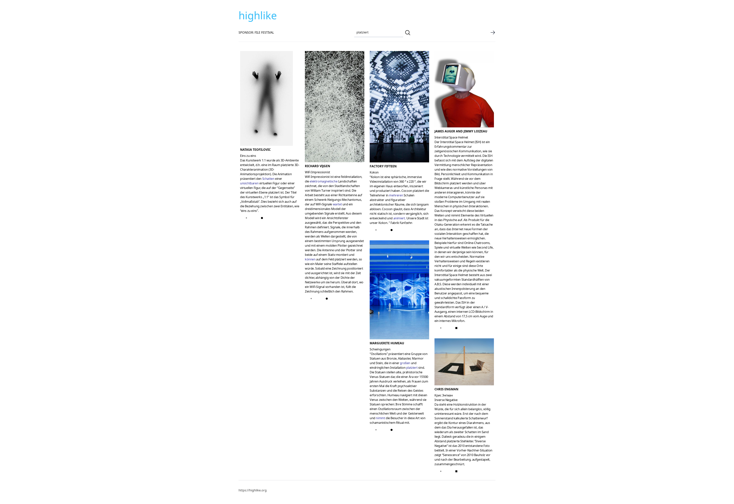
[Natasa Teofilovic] (270, 99)
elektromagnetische (323, 181)
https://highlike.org (253, 490)
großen (405, 363)
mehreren (396, 195)
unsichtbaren (249, 183)
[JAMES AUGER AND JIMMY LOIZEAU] (464, 90)
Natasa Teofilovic (255, 149)
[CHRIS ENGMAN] (464, 362)
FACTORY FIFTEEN (383, 166)
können (310, 259)
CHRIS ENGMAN (446, 389)
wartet (337, 204)
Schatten (268, 179)
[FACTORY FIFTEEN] (399, 107)
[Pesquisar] (408, 33)
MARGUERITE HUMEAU (387, 343)
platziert (411, 367)
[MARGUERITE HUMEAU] (399, 290)
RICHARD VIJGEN (317, 166)
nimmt (380, 418)
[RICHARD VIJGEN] (334, 107)
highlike (258, 15)
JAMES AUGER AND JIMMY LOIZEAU (460, 131)
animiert (399, 218)
